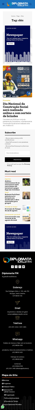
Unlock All (17, 159)
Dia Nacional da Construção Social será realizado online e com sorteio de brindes (17, 110)
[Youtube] (23, 266)
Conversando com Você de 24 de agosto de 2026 (12, 218)
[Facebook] (12, 266)
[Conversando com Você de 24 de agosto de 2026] (26, 217)
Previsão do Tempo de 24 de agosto (13, 210)
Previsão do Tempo (11, 206)
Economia (6, 100)
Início (13, 16)
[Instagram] (16, 266)
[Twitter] (19, 266)
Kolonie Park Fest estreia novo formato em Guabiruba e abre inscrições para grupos (12, 198)
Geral (6, 192)
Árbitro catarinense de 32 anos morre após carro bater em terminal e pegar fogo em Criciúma (12, 185)
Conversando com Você (12, 214)
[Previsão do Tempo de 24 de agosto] (26, 209)
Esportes (8, 179)
